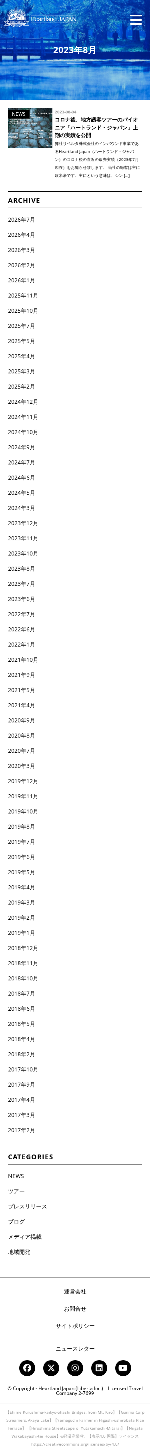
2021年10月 (23, 659)
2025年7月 (21, 325)
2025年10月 (23, 310)
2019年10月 (23, 811)
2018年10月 (23, 978)
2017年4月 (21, 1099)
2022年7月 (21, 614)
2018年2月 (21, 1054)
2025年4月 (21, 356)
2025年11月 (23, 295)
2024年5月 (21, 492)
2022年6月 (21, 629)
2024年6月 (21, 477)
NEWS (16, 1176)
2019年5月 (21, 872)
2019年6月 (21, 857)
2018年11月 (23, 963)
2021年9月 (21, 674)
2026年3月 (21, 250)
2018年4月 (21, 1039)
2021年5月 (21, 690)
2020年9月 (21, 720)
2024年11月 (23, 417)
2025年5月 (21, 341)
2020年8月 (21, 735)
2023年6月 (21, 599)
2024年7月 (21, 462)
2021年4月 (21, 705)
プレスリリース (27, 1206)
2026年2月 (21, 265)
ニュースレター (75, 1348)
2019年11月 (23, 796)
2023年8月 (21, 568)
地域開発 (19, 1252)
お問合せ (75, 1308)
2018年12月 (23, 948)
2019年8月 (21, 826)
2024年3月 (21, 508)
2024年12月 (23, 401)
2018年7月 (21, 993)
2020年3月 (21, 766)
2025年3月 (21, 371)
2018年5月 (21, 1024)
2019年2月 (21, 917)
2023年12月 (23, 523)
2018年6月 (21, 1008)
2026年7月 (21, 219)
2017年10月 (23, 1069)
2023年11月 (23, 538)
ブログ (16, 1221)
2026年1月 (21, 280)
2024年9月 (21, 447)
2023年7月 (21, 583)
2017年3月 (21, 1115)
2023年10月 (23, 553)
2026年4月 (21, 234)
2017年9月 (21, 1084)
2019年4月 (21, 887)
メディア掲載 (25, 1236)
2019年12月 (23, 781)
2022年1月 (21, 644)
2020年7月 (21, 750)
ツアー (16, 1191)
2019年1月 (21, 932)
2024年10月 (23, 432)
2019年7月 (21, 841)
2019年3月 (21, 902)
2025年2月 (21, 386)
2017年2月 (21, 1130)
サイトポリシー (75, 1325)
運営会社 (75, 1291)
